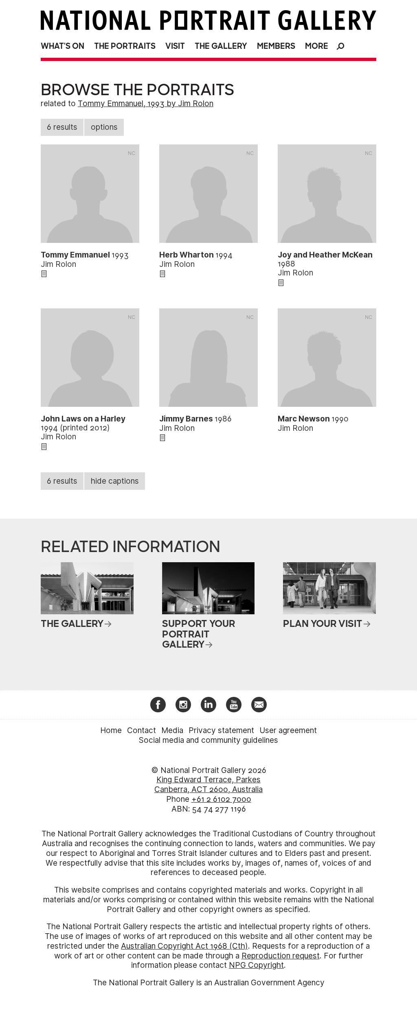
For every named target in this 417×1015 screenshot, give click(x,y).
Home (111, 730)
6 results (62, 127)
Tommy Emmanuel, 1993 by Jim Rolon (145, 103)
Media (172, 730)
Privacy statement (221, 730)
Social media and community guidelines (208, 740)
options (104, 127)
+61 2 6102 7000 (221, 799)
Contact (141, 730)
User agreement (288, 730)
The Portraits (125, 46)
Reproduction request (280, 955)
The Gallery (221, 46)
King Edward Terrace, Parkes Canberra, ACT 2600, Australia (208, 784)
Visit (175, 46)
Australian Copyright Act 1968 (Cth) (184, 946)
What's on (62, 46)
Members (276, 46)
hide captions (115, 481)
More (316, 46)
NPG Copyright (256, 965)
